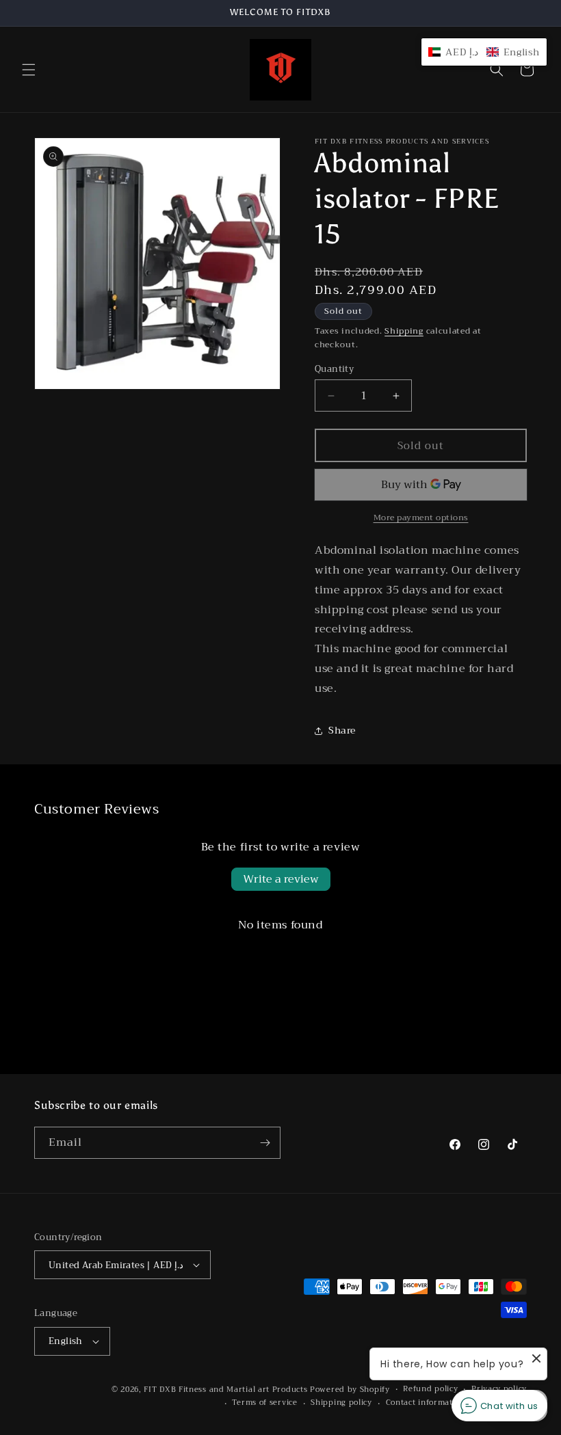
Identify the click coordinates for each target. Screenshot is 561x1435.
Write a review (281, 879)
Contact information (425, 1403)
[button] (29, 70)
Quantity (334, 369)
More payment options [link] (421, 517)
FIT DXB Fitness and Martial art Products (227, 1389)
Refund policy (430, 1389)
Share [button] (342, 730)
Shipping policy (341, 1403)
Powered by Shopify (350, 1389)
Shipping (403, 331)
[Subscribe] (265, 1143)
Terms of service (264, 1403)
